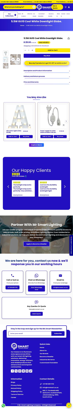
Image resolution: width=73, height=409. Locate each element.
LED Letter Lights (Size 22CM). (13, 131)
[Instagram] (19, 371)
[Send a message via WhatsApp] (3, 405)
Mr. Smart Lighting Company (30, 405)
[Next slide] (18, 59)
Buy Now (47, 56)
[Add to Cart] (63, 125)
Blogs (13, 382)
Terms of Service (17, 394)
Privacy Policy (16, 385)
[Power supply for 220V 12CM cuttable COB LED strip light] (53, 116)
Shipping (27, 46)
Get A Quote (55, 7)
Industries (29, 13)
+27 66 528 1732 (12, 287)
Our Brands (44, 354)
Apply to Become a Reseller (36, 244)
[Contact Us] (69, 7)
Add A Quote (36, 314)
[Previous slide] (13, 59)
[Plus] (32, 50)
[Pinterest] (23, 371)
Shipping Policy (16, 391)
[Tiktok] (30, 371)
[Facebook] (12, 371)
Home (19, 13)
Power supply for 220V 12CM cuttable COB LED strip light (48, 132)
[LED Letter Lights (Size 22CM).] (19, 116)
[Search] (33, 7)
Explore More (36, 145)
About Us (43, 351)
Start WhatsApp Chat (36, 288)
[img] (37, 174)
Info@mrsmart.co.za (50, 387)
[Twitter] (16, 371)
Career (68, 13)
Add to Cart (13, 136)
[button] (66, 121)
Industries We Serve (47, 360)
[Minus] (25, 50)
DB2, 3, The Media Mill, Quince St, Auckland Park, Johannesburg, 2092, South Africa (52, 394)
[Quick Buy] (29, 125)
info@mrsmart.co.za (60, 287)
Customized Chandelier (49, 363)
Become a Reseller (46, 357)
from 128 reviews (18, 176)
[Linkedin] (27, 371)
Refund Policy (16, 388)
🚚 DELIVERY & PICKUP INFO (71, 245)
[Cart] (66, 7)
